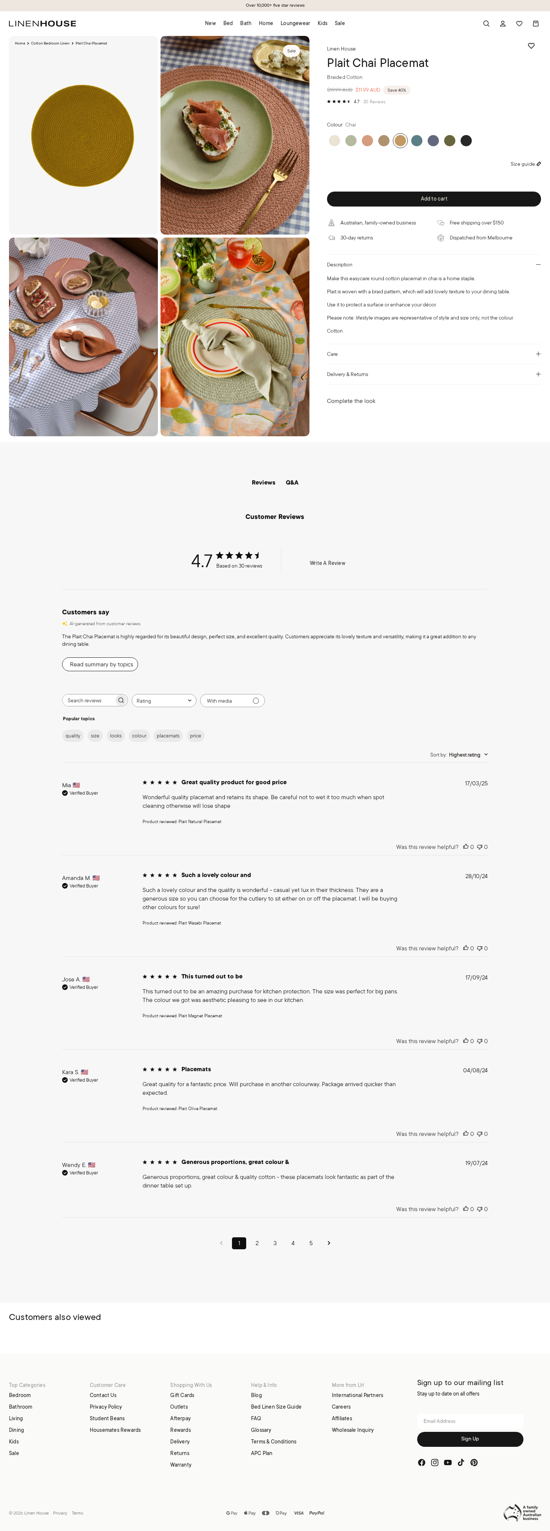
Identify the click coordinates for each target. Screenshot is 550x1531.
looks (116, 735)
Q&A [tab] (292, 483)
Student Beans (107, 1418)
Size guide (523, 164)
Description (339, 264)
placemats (168, 735)
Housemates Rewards (115, 1429)
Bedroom (20, 1395)
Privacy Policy (106, 1406)
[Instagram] (434, 1462)
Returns (179, 1453)
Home (20, 43)
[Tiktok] (460, 1462)
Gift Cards (182, 1395)
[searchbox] (88, 700)
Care (332, 354)
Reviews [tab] (263, 483)
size (95, 735)
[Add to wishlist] (531, 45)
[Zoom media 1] (83, 135)
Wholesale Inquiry (353, 1429)
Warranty (181, 1464)
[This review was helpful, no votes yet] (465, 847)
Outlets (178, 1406)
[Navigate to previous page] (221, 1243)
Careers (341, 1406)
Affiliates (342, 1418)
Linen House (36, 1513)
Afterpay (180, 1418)
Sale (14, 1453)
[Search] (486, 23)
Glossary (261, 1429)
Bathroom (21, 1406)
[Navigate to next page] (329, 1243)
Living (16, 1418)
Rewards (180, 1429)
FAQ (256, 1418)
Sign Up (470, 1439)
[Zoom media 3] (83, 337)
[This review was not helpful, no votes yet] (479, 847)
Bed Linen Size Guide (276, 1406)
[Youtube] (447, 1462)
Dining (16, 1429)
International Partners (357, 1395)
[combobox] (164, 700)
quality (72, 735)
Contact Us (103, 1395)
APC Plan (262, 1453)
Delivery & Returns (347, 374)
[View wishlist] (519, 23)
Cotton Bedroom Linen (50, 43)
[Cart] (536, 23)
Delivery (180, 1441)
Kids (14, 1441)
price (195, 735)
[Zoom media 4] (235, 337)
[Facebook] (421, 1462)
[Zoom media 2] (235, 135)
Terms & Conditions (274, 1441)
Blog (256, 1395)
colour (139, 735)
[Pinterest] (474, 1462)
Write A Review (327, 563)
